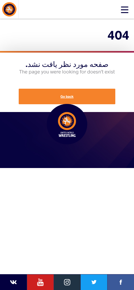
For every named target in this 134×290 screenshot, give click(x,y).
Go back (67, 96)
